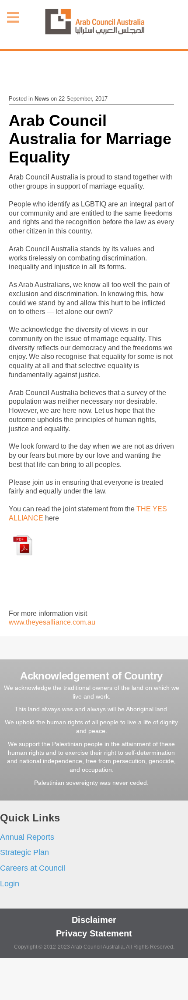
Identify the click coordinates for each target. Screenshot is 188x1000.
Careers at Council (32, 868)
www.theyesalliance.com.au (52, 622)
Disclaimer (94, 920)
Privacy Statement (94, 933)
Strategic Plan (24, 852)
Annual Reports (27, 837)
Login (9, 883)
